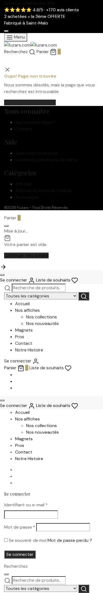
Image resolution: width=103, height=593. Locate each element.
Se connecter (20, 554)
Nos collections (41, 317)
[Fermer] (6, 31)
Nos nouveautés (42, 323)
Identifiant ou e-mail (26, 505)
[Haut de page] (3, 266)
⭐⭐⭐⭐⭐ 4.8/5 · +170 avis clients (41, 10)
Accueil (22, 304)
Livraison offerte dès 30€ (29, 3)
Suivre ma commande (36, 153)
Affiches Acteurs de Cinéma (43, 190)
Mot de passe (19, 527)
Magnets (24, 330)
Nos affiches (27, 310)
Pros (19, 337)
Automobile (26, 197)
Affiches (23, 184)
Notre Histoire (29, 350)
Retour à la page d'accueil (30, 102)
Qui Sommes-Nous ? (35, 122)
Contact (23, 129)
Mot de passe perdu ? (70, 540)
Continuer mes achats (26, 255)
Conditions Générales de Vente (46, 160)
